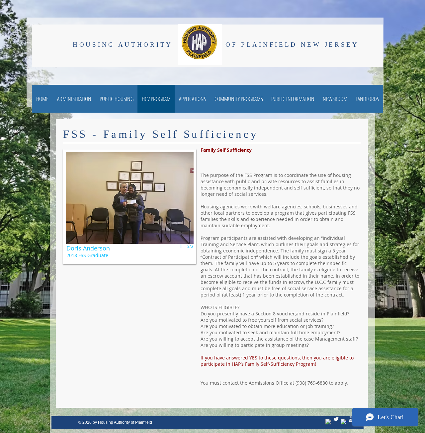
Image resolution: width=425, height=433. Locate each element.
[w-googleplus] (344, 422)
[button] (129, 206)
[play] (182, 246)
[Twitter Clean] (336, 419)
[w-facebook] (328, 422)
